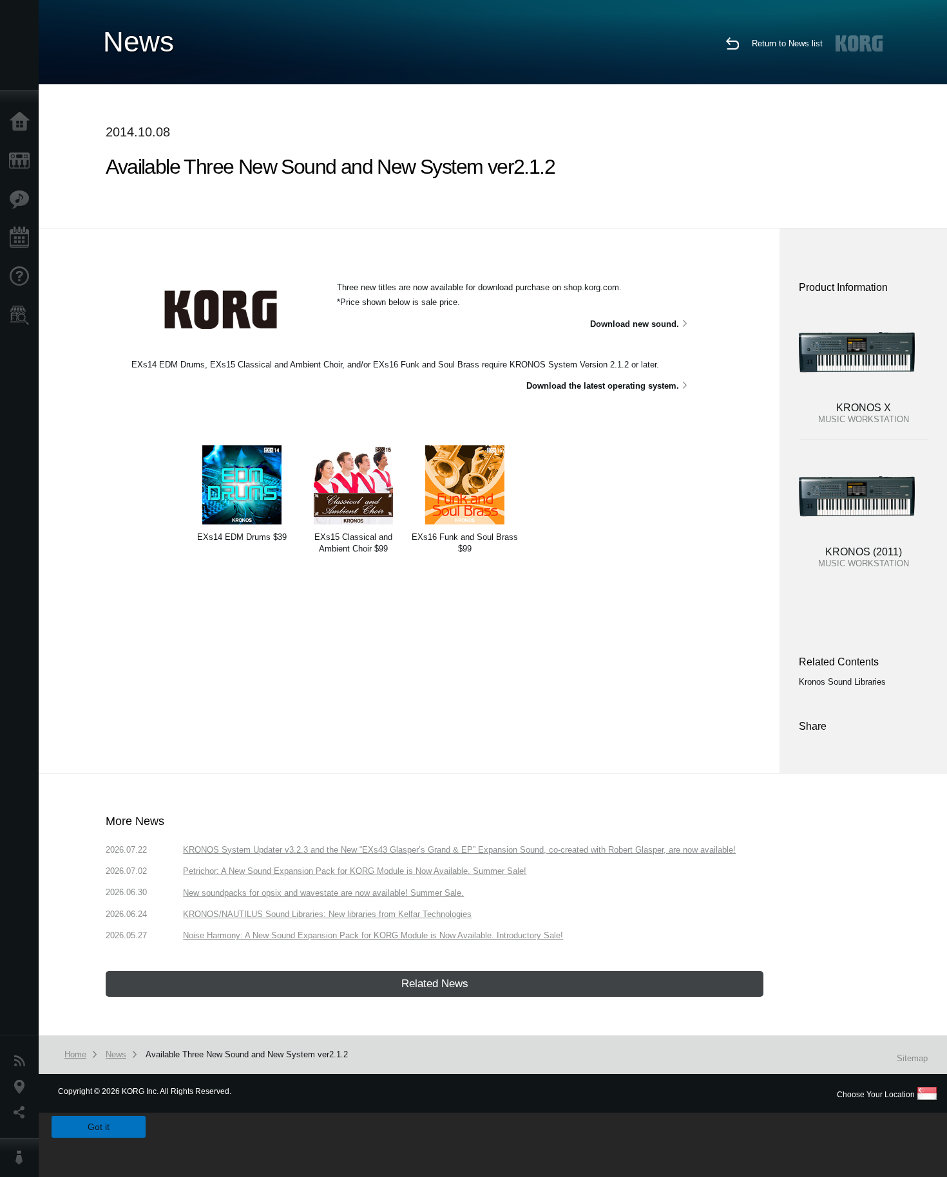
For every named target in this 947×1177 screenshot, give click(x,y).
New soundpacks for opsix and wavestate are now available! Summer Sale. (323, 893)
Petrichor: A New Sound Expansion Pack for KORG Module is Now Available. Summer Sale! (354, 871)
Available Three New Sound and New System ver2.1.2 (247, 1054)
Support (22, 276)
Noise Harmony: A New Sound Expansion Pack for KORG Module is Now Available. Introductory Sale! (373, 935)
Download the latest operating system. (602, 386)
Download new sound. (634, 324)
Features (22, 199)
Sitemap (912, 1058)
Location (22, 1087)
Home (22, 122)
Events (22, 238)
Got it (99, 1127)
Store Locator (22, 315)
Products (22, 161)
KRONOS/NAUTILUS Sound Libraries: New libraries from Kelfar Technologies (327, 914)
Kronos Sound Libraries (842, 682)
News (22, 1061)
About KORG (22, 1157)
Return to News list (787, 43)
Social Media (22, 1113)
